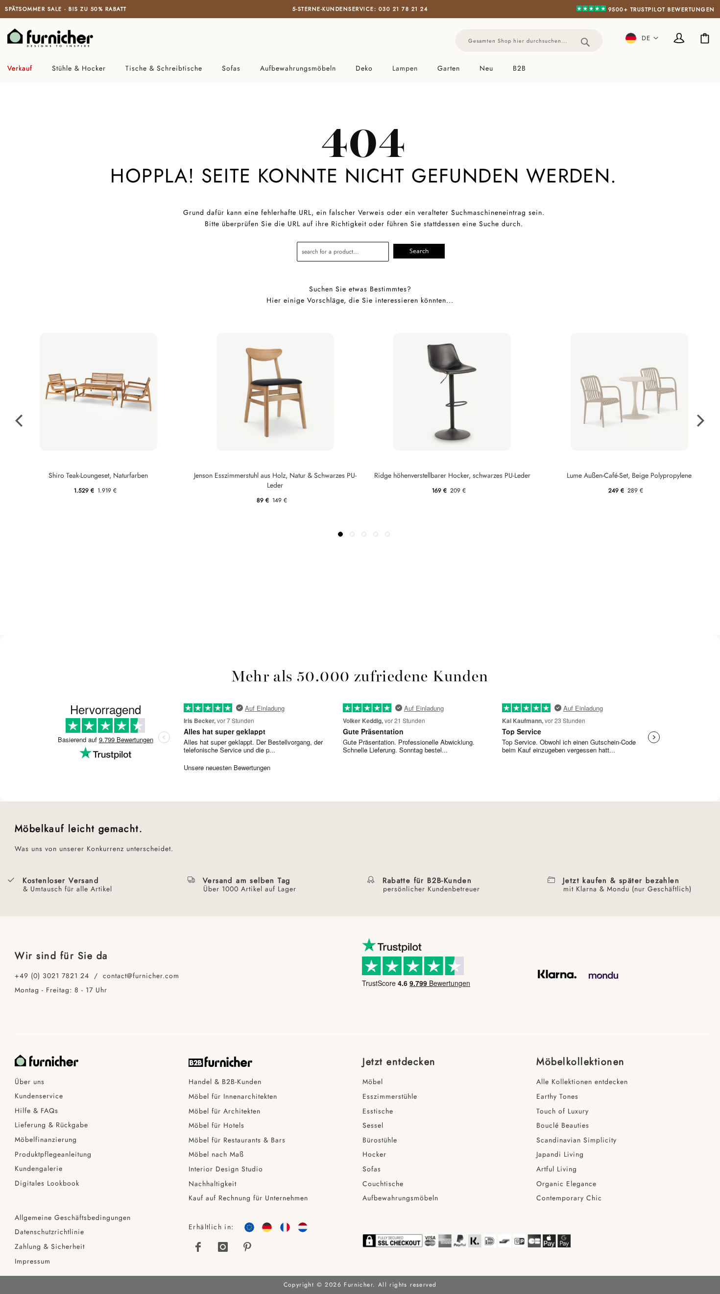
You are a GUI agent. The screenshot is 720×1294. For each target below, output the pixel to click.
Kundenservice (39, 1096)
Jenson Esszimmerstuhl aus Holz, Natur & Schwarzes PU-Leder (275, 480)
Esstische (377, 1111)
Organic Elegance (566, 1184)
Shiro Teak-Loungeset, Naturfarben (98, 475)
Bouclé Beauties (562, 1125)
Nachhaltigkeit (213, 1184)
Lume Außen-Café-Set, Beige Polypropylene (629, 475)
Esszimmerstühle (389, 1096)
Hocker (374, 1154)
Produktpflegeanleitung (53, 1154)
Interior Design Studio (226, 1169)
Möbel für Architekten (225, 1111)
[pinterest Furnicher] (248, 1247)
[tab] (360, 68)
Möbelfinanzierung (46, 1139)
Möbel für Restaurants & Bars (237, 1140)
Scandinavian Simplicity (576, 1140)
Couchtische (383, 1184)
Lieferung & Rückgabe (51, 1125)
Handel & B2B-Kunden (225, 1082)
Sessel (373, 1125)
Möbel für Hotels (216, 1125)
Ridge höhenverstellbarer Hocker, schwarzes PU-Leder (452, 475)
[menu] (360, 68)
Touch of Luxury (562, 1111)
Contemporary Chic (569, 1198)
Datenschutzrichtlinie (49, 1232)
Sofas (371, 1169)
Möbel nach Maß (216, 1154)
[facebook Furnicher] (198, 1247)
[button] (642, 38)
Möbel (372, 1082)
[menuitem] (24, 68)
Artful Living (556, 1169)
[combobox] (529, 40)
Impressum (32, 1261)
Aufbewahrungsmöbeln (400, 1198)
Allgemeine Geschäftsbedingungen (73, 1217)
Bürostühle (379, 1140)
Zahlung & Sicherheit (50, 1246)
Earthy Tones (557, 1096)
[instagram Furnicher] (223, 1247)
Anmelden (680, 39)
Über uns (30, 1082)
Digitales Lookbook (47, 1183)
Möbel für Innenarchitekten (233, 1096)
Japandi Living (560, 1154)
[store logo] (50, 37)
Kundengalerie (39, 1168)
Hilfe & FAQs (36, 1110)
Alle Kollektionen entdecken (582, 1082)
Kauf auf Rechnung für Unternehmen (248, 1198)
